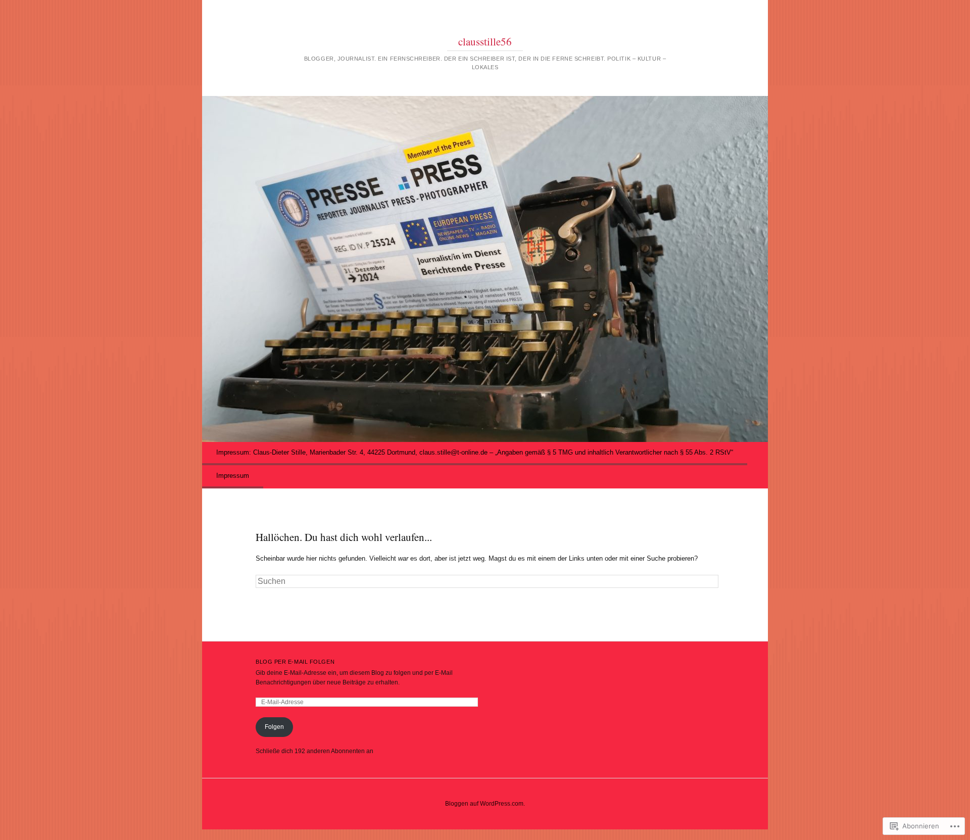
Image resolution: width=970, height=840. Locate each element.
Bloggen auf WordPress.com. (485, 803)
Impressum (232, 475)
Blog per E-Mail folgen (295, 662)
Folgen (274, 726)
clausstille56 (485, 41)
